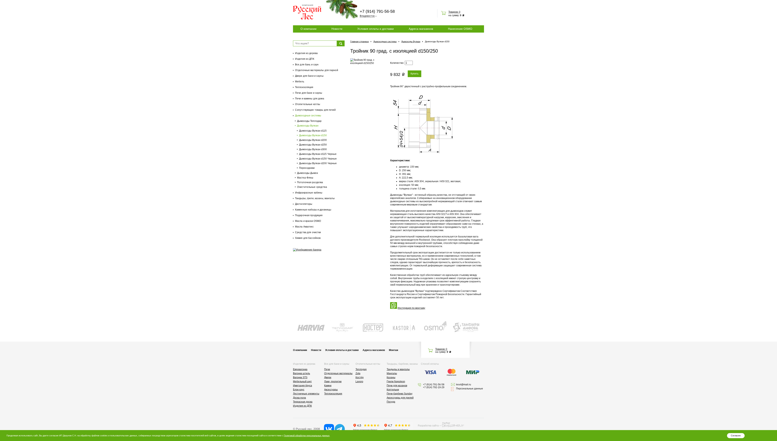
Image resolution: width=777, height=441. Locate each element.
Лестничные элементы (306, 393)
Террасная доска (302, 401)
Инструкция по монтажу (411, 308)
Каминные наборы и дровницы (313, 209)
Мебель (299, 81)
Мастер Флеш (305, 177)
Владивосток (367, 16)
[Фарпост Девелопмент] (453, 424)
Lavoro (359, 381)
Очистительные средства (312, 187)
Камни (327, 385)
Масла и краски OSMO (308, 221)
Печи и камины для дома (309, 98)
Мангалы (392, 373)
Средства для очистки (308, 232)
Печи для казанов (397, 385)
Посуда (391, 401)
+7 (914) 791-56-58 (377, 11)
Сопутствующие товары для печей (315, 109)
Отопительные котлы (307, 104)
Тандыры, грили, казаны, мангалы (315, 198)
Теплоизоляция (304, 87)
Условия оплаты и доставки (375, 28)
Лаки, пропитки (333, 381)
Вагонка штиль (301, 373)
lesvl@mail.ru (463, 384)
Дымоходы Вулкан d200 (313, 140)
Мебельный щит (302, 381)
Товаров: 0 (454, 12)
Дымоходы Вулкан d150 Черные (318, 158)
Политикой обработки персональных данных (307, 435)
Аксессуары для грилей (400, 397)
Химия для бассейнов (308, 238)
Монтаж (393, 350)
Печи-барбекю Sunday (399, 393)
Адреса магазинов (421, 28)
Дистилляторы (303, 204)
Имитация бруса (302, 385)
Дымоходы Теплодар (309, 121)
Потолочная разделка (310, 182)
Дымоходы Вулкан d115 (313, 130)
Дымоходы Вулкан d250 (313, 144)
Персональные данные (469, 388)
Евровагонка (300, 369)
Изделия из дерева (306, 53)
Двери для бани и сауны (309, 75)
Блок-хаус (298, 389)
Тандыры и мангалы (398, 369)
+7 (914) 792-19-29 (433, 387)
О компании (308, 28)
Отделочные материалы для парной (316, 70)
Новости (336, 28)
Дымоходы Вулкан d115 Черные (317, 154)
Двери (327, 377)
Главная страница (359, 41)
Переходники (307, 168)
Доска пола (299, 397)
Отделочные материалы (338, 373)
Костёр (360, 377)
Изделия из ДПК (304, 58)
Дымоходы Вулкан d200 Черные (318, 163)
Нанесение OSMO (460, 28)
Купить (414, 73)
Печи (327, 369)
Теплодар (361, 369)
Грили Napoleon (396, 381)
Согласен (736, 435)
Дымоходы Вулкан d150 (313, 135)
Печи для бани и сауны (308, 92)
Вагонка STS (300, 377)
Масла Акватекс (304, 226)
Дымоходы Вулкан (307, 125)
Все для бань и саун (306, 64)
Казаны (391, 377)
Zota (358, 373)
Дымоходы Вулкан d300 (313, 149)
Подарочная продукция (309, 215)
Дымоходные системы (308, 115)
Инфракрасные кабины (308, 192)
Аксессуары (331, 389)
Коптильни (393, 389)
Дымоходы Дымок (307, 173)
